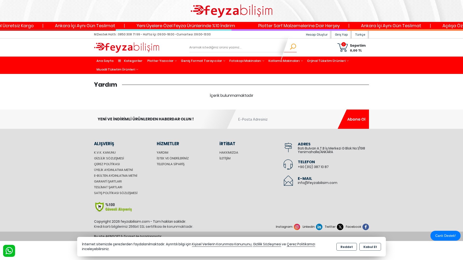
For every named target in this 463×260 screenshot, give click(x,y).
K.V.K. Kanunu (105, 152)
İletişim (225, 158)
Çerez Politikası (107, 164)
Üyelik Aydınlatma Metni (113, 170)
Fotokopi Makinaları (245, 60)
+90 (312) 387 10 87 (313, 166)
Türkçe (360, 34)
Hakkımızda (228, 152)
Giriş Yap (341, 34)
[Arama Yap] (290, 47)
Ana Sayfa (104, 60)
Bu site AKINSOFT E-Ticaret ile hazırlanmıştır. (128, 236)
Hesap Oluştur (317, 34)
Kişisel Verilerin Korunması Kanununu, (222, 244)
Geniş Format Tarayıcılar (201, 60)
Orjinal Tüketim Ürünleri (326, 60)
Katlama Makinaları (284, 60)
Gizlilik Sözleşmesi (109, 158)
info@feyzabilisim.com (317, 182)
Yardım (162, 152)
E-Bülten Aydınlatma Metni (115, 175)
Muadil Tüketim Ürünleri (115, 69)
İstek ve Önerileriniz (173, 158)
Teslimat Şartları (108, 187)
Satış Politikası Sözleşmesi (115, 193)
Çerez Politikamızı (301, 244)
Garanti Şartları (108, 181)
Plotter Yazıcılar (160, 60)
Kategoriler (133, 60)
